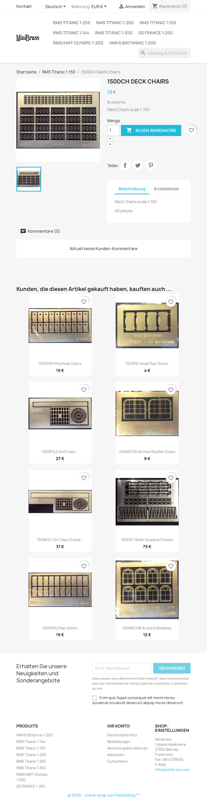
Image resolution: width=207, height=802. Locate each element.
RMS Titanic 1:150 (158, 22)
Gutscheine (117, 761)
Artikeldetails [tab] (166, 189)
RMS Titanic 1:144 (71, 33)
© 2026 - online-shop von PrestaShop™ (103, 795)
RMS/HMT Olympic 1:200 (78, 43)
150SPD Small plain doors (147, 363)
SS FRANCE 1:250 (155, 33)
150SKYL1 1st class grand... (60, 539)
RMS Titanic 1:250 (71, 22)
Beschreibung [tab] (132, 189)
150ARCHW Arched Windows (147, 628)
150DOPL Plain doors (59, 628)
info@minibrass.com (172, 769)
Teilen (125, 165)
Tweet (138, 165)
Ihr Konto (118, 726)
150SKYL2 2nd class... (60, 451)
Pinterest (151, 165)
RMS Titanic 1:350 (114, 33)
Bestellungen (119, 741)
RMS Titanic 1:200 (115, 22)
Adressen (115, 754)
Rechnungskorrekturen (127, 748)
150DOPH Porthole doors (60, 363)
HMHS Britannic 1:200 (132, 43)
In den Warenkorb (151, 130)
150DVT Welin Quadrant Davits (147, 539)
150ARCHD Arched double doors (147, 451)
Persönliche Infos (122, 735)
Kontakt (24, 6)
